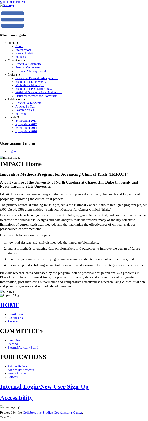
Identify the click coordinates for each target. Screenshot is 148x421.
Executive (14, 340)
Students (20, 56)
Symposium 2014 (26, 127)
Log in (12, 151)
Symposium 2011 (26, 120)
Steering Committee (27, 67)
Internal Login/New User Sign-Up (44, 386)
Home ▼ (13, 42)
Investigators (23, 49)
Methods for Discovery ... (31, 81)
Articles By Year (25, 106)
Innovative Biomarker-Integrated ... (36, 78)
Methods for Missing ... (29, 85)
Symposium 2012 (26, 124)
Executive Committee (28, 64)
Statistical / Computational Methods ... (38, 92)
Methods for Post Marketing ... (34, 88)
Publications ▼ (17, 99)
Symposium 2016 (26, 131)
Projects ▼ (14, 74)
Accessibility (16, 397)
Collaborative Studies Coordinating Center (52, 412)
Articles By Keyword (28, 102)
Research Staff (24, 53)
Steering (13, 343)
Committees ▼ (17, 60)
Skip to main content (12, 1)
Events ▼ (14, 117)
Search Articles (24, 110)
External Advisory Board (30, 71)
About (19, 46)
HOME (9, 304)
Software (20, 113)
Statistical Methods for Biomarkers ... (38, 96)
